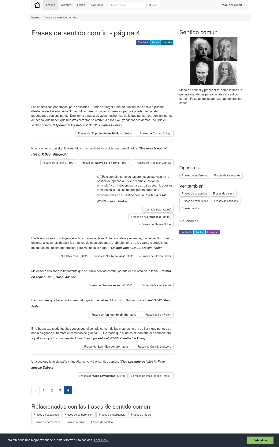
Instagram (212, 232)
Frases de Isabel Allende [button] (156, 285)
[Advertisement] (100, 75)
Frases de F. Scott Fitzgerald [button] (154, 162)
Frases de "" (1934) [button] (105, 162)
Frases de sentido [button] (102, 422)
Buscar (153, 5)
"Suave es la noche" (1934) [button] (59, 162)
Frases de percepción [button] (47, 422)
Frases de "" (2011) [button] (102, 376)
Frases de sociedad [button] (226, 201)
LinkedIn (167, 42)
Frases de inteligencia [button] (112, 414)
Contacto (97, 5)
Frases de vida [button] (191, 208)
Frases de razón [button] (75, 422)
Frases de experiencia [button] (195, 201)
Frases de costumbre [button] (194, 193)
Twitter (155, 42)
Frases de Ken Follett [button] (158, 314)
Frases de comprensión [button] (79, 414)
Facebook (143, 42)
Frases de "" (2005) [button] (106, 346)
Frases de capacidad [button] (46, 414)
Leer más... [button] (101, 440)
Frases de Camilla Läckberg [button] (154, 346)
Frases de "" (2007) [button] (114, 314)
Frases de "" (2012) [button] (105, 133)
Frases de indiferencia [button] (195, 175)
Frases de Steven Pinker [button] (156, 224)
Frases (50, 5)
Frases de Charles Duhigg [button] (155, 133)
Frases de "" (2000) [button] (111, 285)
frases (35, 17)
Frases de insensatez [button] (227, 175)
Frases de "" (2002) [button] (151, 217)
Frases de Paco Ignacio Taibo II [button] (152, 376)
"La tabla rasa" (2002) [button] (158, 209)
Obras (81, 5)
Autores (66, 5)
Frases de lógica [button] (141, 414)
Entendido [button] (260, 440)
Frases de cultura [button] (223, 193)
